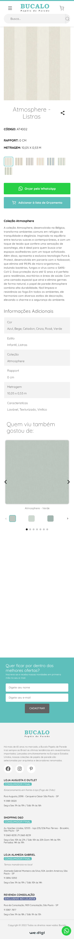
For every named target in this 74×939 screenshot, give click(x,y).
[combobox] (37, 18)
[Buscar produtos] (67, 18)
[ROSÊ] (40, 162)
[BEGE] (19, 162)
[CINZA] (8, 162)
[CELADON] (61, 162)
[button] (63, 113)
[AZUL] (51, 162)
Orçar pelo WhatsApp (40, 189)
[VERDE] (8, 171)
